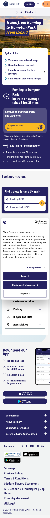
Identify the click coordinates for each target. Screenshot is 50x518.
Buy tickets (29, 4)
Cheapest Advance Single (25, 127)
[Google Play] (12, 460)
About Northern (14, 421)
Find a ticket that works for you (24, 78)
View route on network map (23, 60)
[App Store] (31, 454)
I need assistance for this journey (21, 72)
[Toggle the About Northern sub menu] (45, 421)
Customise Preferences (23, 285)
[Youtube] (32, 446)
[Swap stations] (42, 203)
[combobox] (25, 199)
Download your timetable (21, 65)
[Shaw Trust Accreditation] (12, 454)
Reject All (25, 293)
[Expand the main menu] (38, 4)
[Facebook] (26, 446)
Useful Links (12, 415)
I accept (25, 276)
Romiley (18, 90)
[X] (22, 446)
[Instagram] (37, 446)
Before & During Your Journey (21, 433)
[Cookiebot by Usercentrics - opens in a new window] (35, 222)
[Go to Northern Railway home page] (11, 5)
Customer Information (17, 427)
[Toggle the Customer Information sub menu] (45, 427)
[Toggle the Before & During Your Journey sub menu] (45, 433)
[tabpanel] (25, 300)
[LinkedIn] (42, 446)
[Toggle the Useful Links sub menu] (45, 415)
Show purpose (34, 267)
